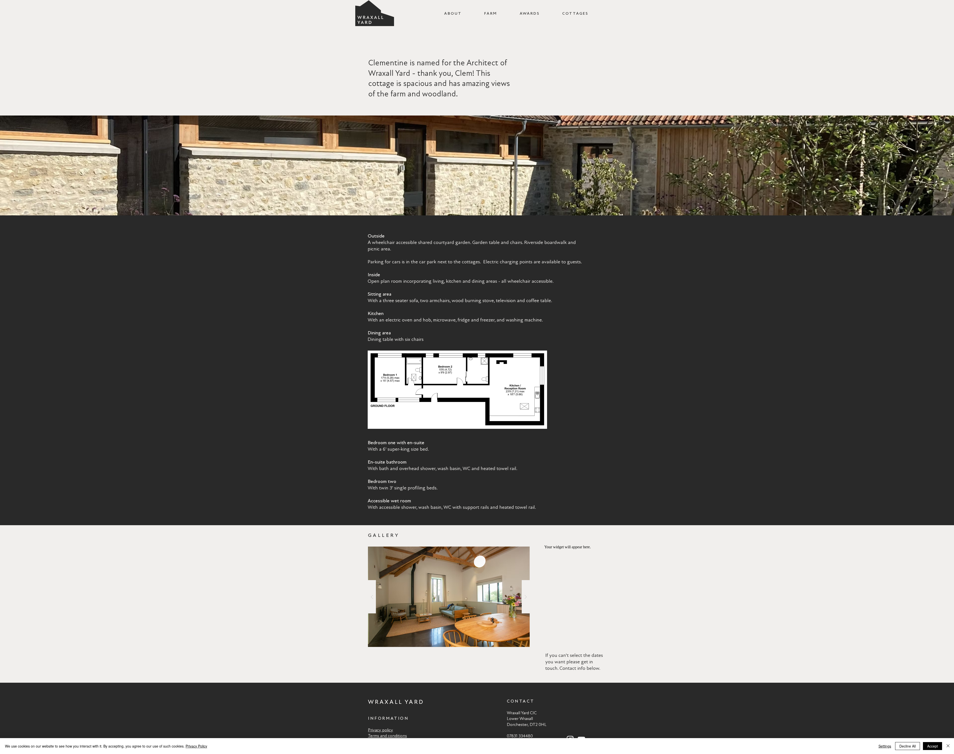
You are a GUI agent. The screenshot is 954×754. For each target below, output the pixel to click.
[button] (449, 597)
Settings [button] (884, 746)
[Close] (948, 746)
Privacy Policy (196, 746)
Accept (932, 746)
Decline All (907, 746)
